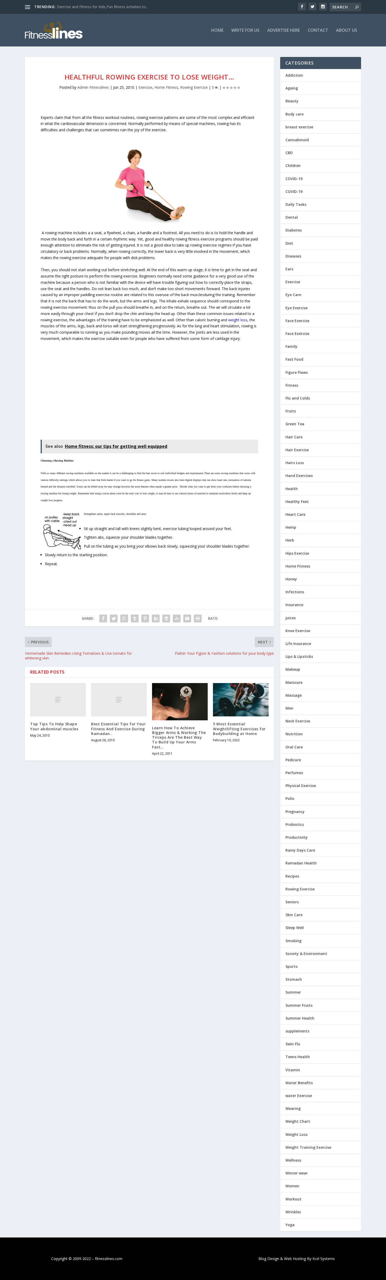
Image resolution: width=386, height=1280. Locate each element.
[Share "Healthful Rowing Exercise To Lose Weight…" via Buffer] (166, 618)
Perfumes (294, 772)
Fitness (291, 385)
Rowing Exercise (194, 87)
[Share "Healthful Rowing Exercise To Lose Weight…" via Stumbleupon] (176, 618)
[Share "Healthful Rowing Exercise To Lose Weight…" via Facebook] (103, 618)
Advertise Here (283, 30)
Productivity (296, 837)
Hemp (290, 527)
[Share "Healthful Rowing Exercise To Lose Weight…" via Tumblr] (134, 618)
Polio (289, 798)
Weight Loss (296, 1134)
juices (290, 617)
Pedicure (293, 759)
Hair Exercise (297, 449)
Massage (293, 695)
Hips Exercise (297, 553)
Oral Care (294, 746)
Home (217, 30)
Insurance (294, 604)
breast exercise (299, 126)
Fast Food (294, 359)
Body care (294, 114)
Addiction (294, 75)
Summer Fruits (298, 1005)
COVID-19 (293, 178)
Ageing (291, 88)
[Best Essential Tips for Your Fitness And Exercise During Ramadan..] (119, 699)
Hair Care (293, 436)
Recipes (292, 876)
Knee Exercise (297, 630)
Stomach (293, 979)
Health (291, 488)
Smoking (293, 940)
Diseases (293, 256)
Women (292, 1185)
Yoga (290, 1224)
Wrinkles (293, 1211)
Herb (289, 540)
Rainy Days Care (300, 850)
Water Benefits (299, 1082)
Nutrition (294, 733)
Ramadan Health (301, 863)
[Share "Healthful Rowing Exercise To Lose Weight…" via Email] (187, 618)
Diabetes (293, 230)
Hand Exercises (299, 475)
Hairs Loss (294, 462)
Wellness (293, 1160)
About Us (346, 30)
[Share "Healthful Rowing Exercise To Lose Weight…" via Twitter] (113, 618)
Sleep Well (294, 927)
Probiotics (294, 824)
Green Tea (294, 423)
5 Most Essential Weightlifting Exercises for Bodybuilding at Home (239, 728)
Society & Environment (306, 953)
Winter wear (296, 1173)
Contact (318, 30)
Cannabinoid (297, 139)
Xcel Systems (323, 1258)
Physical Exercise (300, 785)
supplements (297, 1031)
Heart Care (295, 514)
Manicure (293, 682)
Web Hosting (295, 1258)
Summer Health (299, 1018)
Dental (291, 217)
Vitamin (292, 1069)
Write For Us (245, 30)
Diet (289, 243)
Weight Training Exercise (308, 1147)
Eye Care (293, 294)
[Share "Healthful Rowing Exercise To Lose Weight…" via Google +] (124, 618)
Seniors (292, 901)
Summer (293, 992)
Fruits (290, 410)
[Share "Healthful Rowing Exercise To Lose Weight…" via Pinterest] (145, 618)
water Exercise (298, 1095)
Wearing (293, 1108)
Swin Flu (292, 1043)
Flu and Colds (297, 398)
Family (291, 346)
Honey (291, 578)
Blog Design (268, 1258)
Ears (289, 268)
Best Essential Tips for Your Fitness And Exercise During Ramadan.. (118, 728)
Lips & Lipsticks (299, 656)
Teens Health (297, 1056)
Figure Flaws (296, 372)
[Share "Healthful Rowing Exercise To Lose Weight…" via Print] (197, 618)
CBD (289, 152)
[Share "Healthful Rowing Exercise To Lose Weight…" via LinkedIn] (155, 618)
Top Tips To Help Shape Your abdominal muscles (54, 726)
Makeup (292, 669)
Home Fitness (166, 87)
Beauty (292, 100)
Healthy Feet (297, 501)
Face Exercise (297, 320)
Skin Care (293, 914)
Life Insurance (298, 643)
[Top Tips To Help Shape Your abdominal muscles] (58, 699)
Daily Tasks (295, 204)
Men (289, 708)
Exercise (145, 87)
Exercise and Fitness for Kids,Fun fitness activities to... (102, 6)
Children (293, 165)
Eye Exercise (296, 307)
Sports (291, 966)
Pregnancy (295, 811)
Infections (294, 591)
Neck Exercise (297, 720)
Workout (293, 1199)
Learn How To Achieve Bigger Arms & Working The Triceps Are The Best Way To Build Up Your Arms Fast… (179, 737)
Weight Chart (297, 1121)
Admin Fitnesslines (93, 87)
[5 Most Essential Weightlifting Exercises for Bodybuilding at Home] (241, 699)
